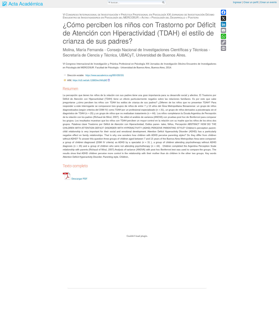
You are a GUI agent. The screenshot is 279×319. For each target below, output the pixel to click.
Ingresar (237, 2)
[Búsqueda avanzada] (109, 2)
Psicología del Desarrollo (168, 17)
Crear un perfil (250, 2)
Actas (145, 17)
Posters (193, 17)
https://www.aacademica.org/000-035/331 (104, 75)
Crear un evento (268, 2)
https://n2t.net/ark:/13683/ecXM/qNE (90, 80)
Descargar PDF (79, 178)
